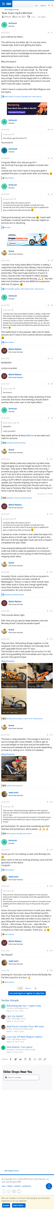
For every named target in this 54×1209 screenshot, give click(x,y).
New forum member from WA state (25, 1026)
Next (27, 988)
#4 (52, 194)
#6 (52, 305)
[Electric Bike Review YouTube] (4, 1191)
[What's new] (48, 5)
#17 (51, 850)
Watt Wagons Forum (21, 1008)
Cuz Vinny (10, 1008)
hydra (33, 17)
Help (4, 1186)
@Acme (30, 435)
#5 (52, 260)
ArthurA (7, 16)
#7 (52, 358)
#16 (51, 802)
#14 (51, 639)
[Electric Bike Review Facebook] (9, 1191)
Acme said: (7, 310)
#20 (51, 970)
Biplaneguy (10, 1049)
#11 (51, 514)
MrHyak (9, 1029)
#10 (51, 459)
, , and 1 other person (23, 97)
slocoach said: (8, 199)
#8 (52, 384)
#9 (52, 418)
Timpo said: (7, 134)
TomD (9, 1039)
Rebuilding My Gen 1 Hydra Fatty (24, 1005)
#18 (51, 886)
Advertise (26, 1186)
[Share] (48, 32)
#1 (52, 32)
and (16, 443)
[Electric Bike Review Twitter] (19, 1191)
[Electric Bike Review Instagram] (14, 1191)
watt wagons (42, 17)
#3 (52, 158)
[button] (3, 4)
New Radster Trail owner (20, 1046)
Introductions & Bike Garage (23, 1029)
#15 (51, 735)
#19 (51, 950)
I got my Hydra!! (15, 1016)
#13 (51, 611)
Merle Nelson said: (10, 423)
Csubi (8, 1019)
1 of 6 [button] (20, 988)
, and (19, 498)
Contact (17, 1186)
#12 (51, 572)
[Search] (52, 5)
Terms (9, 1186)
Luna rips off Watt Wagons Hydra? (24, 1036)
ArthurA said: (8, 389)
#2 (52, 130)
